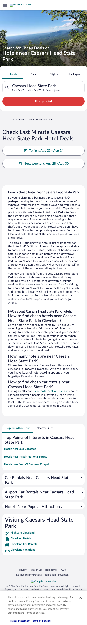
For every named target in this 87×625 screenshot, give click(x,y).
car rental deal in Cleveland (52, 391)
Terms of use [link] (35, 569)
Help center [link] (51, 569)
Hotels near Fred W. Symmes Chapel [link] (26, 464)
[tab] (12, 74)
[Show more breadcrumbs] (6, 119)
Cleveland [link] (18, 119)
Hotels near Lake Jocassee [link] (20, 449)
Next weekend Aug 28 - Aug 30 (46, 163)
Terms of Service (41, 621)
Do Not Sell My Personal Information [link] (36, 574)
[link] (43, 533)
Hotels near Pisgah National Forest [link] (25, 456)
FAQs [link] (63, 569)
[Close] (80, 597)
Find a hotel (43, 101)
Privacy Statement (19, 621)
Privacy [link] (23, 569)
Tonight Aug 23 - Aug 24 (46, 150)
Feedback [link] (63, 574)
